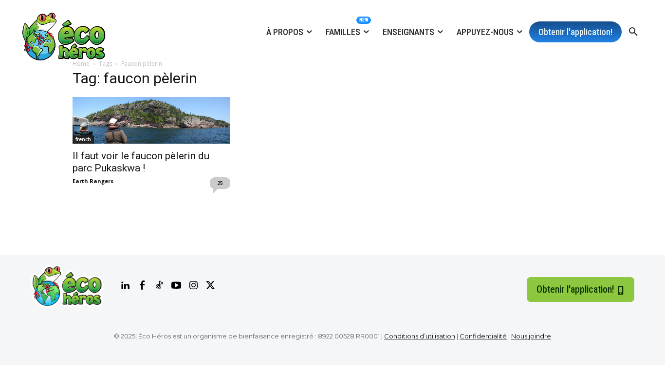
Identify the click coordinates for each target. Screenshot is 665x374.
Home (81, 63)
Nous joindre (531, 336)
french (83, 139)
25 (220, 183)
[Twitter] (210, 286)
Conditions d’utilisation (419, 336)
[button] (633, 32)
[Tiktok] (159, 286)
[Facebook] (142, 286)
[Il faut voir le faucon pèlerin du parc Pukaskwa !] (151, 120)
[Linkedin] (125, 286)
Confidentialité (483, 336)
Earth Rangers (93, 181)
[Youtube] (176, 286)
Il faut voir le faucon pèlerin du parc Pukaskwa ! (141, 162)
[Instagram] (193, 286)
